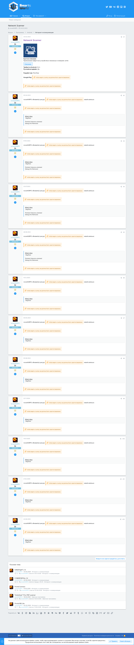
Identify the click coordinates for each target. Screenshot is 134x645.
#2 (124, 95)
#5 (124, 232)
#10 (124, 439)
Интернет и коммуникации (40, 571)
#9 (124, 398)
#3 (124, 141)
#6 (124, 278)
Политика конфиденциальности (104, 635)
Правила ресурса (87, 635)
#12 (124, 519)
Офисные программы (38, 597)
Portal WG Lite (20, 603)
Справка (117, 635)
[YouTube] (110, 7)
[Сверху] (122, 635)
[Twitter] (107, 7)
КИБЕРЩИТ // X (20, 570)
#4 (124, 186)
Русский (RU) (27, 635)
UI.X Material (12, 635)
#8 (124, 358)
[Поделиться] (121, 37)
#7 (124, 318)
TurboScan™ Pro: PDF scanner (25, 595)
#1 (124, 37)
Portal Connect (20, 587)
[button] (19, 16)
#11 (124, 479)
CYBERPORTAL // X (21, 578)
